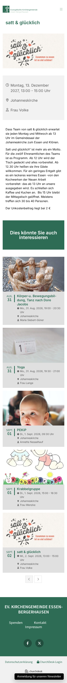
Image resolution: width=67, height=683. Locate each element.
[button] (56, 9)
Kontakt (40, 622)
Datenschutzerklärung (19, 662)
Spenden (16, 622)
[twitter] (39, 643)
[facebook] (27, 643)
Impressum (33, 627)
